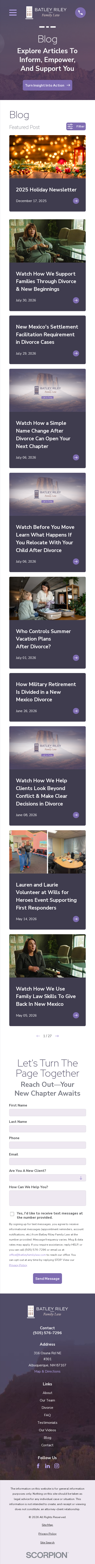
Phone (14, 1138)
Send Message (47, 1278)
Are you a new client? (27, 1171)
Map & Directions (47, 1371)
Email (13, 1154)
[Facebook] (38, 1466)
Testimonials (47, 1422)
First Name (18, 1105)
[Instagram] (56, 1466)
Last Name (18, 1122)
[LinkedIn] (47, 1466)
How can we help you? (28, 1187)
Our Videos (47, 1430)
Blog (47, 1437)
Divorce (47, 1407)
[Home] (45, 12)
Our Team (47, 1400)
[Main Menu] (13, 12)
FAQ (47, 1415)
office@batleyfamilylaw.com (27, 1255)
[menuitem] (47, 1525)
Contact (47, 1445)
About (47, 1392)
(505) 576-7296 (47, 1333)
